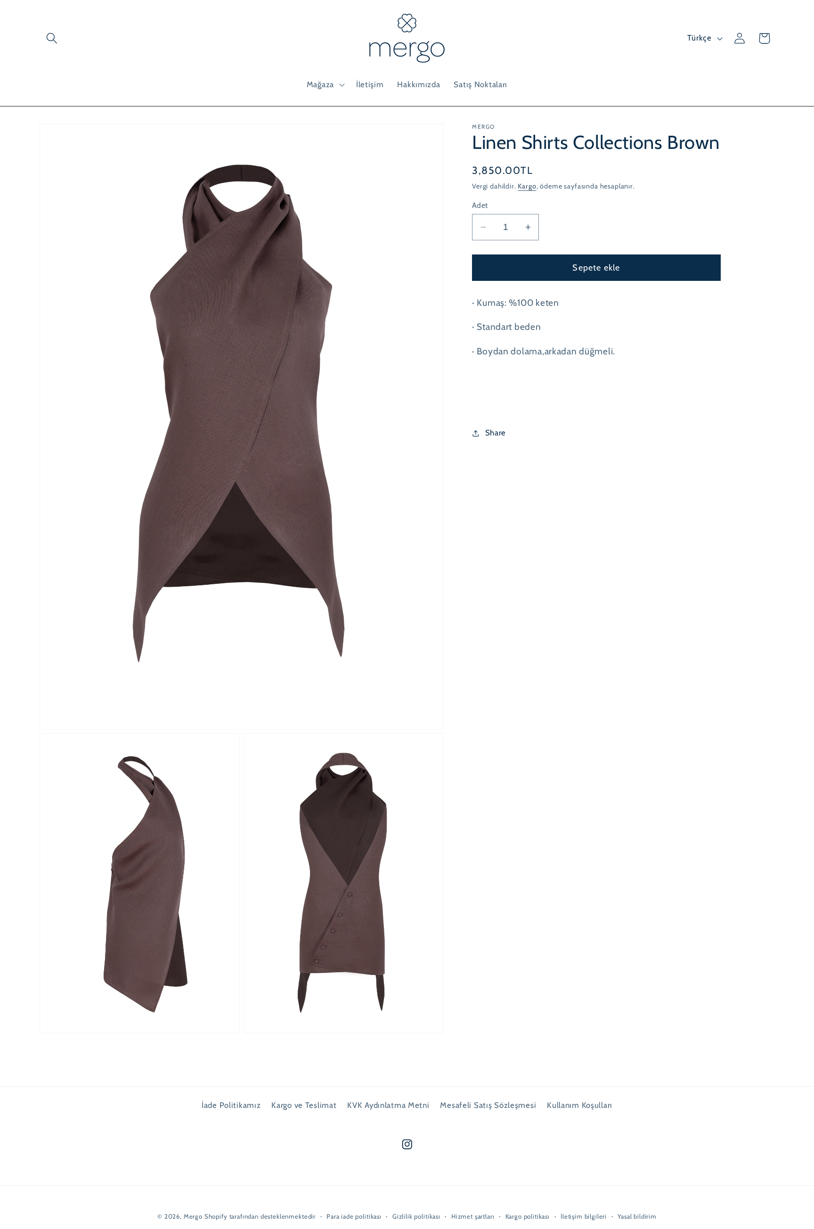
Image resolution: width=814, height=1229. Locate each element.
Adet (480, 205)
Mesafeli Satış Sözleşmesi (488, 1105)
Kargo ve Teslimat (303, 1105)
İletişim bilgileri (584, 1216)
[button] (52, 38)
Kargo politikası (527, 1216)
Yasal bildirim (637, 1216)
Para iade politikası (354, 1216)
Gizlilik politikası (416, 1216)
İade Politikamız (231, 1105)
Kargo (527, 186)
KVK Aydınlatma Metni (388, 1105)
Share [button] (495, 432)
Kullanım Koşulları (579, 1105)
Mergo (193, 1216)
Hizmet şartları (473, 1216)
